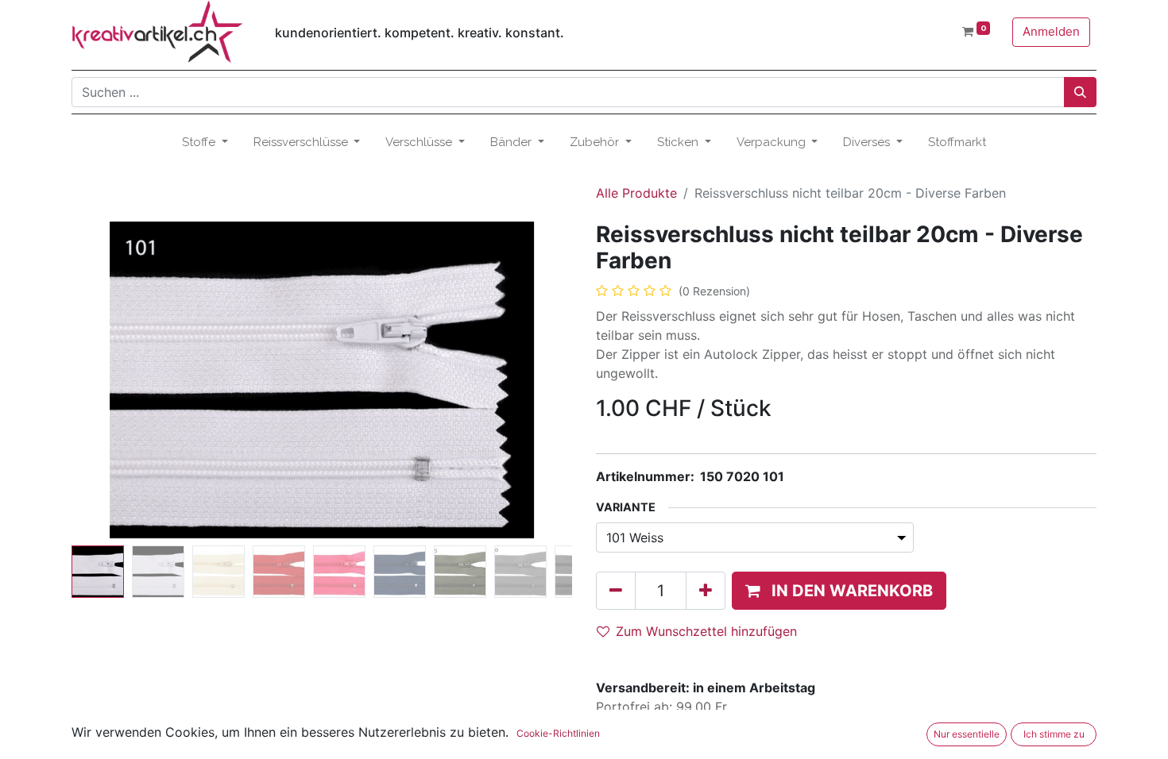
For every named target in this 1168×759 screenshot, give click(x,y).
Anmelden (1051, 31)
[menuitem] (957, 142)
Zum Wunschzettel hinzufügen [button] (706, 631)
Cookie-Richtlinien (558, 733)
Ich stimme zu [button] (1054, 734)
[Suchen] (1080, 92)
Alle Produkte (636, 193)
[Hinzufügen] (705, 591)
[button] (109, 380)
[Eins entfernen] (616, 591)
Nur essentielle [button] (967, 734)
